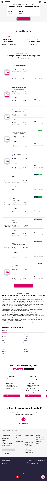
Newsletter (38, 441)
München (4, 338)
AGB (12, 470)
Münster (25, 349)
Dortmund (4, 351)
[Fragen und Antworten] (43, 477)
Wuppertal (26, 342)
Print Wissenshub (40, 437)
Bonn (25, 347)
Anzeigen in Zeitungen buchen (29, 438)
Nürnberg (26, 336)
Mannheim (26, 351)
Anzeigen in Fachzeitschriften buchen (28, 446)
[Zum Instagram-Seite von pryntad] (5, 453)
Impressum (24, 470)
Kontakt (18, 437)
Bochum (25, 340)
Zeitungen (8, 430)
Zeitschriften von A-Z (29, 452)
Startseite (3, 430)
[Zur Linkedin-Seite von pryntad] (8, 453)
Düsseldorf (4, 347)
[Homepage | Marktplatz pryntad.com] (6, 2)
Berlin (3, 334)
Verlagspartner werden (19, 442)
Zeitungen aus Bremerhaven (23, 18)
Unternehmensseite (40, 439)
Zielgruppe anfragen (33, 395)
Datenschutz (17, 470)
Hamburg (4, 336)
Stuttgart (4, 345)
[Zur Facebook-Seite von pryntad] (2, 453)
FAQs (17, 439)
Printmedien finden (12, 395)
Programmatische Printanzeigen (28, 449)
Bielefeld (25, 345)
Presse (37, 443)
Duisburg (26, 338)
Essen (3, 353)
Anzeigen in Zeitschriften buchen (28, 441)
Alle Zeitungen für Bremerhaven (23, 285)
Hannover (26, 334)
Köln (3, 340)
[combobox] (40, 2)
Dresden (3, 355)
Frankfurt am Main (6, 342)
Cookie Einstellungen (32, 470)
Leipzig (3, 349)
